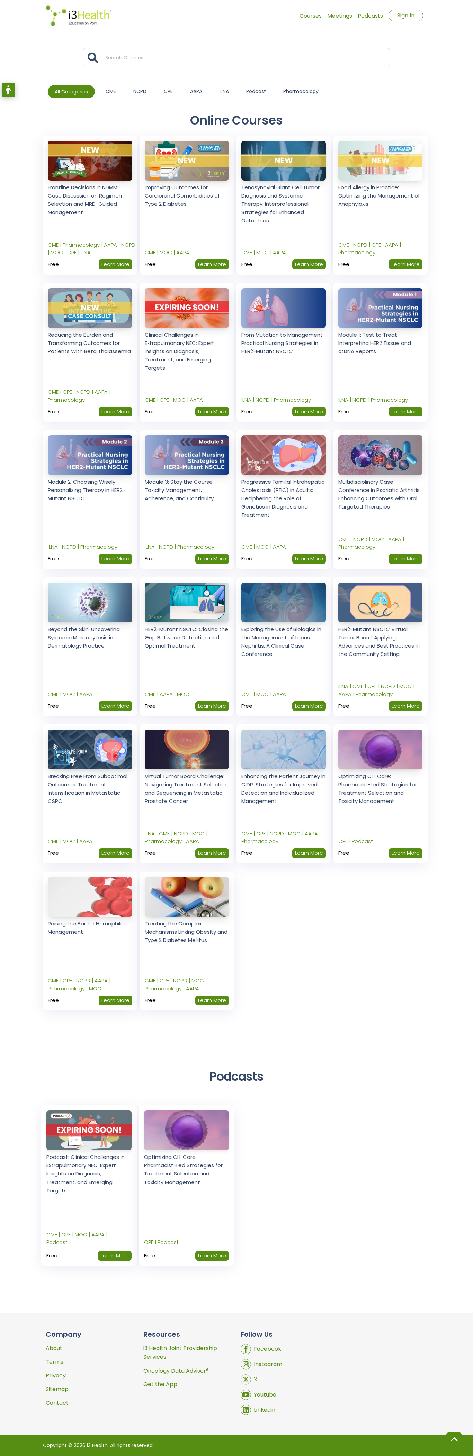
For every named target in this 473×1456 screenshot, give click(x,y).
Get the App (160, 1384)
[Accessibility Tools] (8, 90)
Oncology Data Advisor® (176, 1371)
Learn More (115, 1255)
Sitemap (57, 1389)
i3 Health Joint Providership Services (180, 1352)
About (54, 1348)
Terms (54, 1362)
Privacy (56, 1376)
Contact (57, 1403)
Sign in (405, 15)
